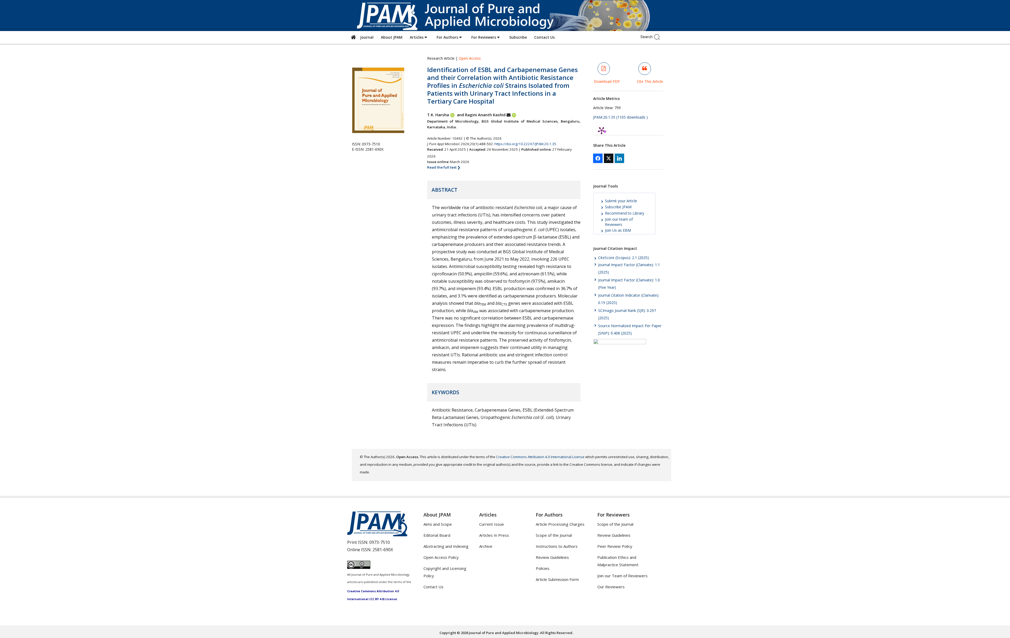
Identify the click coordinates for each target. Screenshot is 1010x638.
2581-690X (382, 550)
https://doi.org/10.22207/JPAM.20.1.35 (525, 143)
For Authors (448, 37)
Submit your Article (621, 200)
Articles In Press (494, 535)
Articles (417, 37)
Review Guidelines (552, 557)
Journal (365, 37)
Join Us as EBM (618, 230)
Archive (485, 546)
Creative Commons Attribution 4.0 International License (540, 456)
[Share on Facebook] (598, 158)
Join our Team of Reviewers (622, 575)
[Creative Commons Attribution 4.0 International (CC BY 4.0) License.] (358, 567)
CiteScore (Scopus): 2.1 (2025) (623, 257)
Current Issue (491, 524)
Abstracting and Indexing (445, 546)
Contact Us (544, 37)
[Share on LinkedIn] (619, 158)
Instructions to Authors (557, 546)
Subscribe (518, 37)
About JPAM (391, 37)
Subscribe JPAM (618, 206)
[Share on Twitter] (608, 158)
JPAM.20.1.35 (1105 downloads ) (620, 117)
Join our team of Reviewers (619, 222)
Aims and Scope (437, 524)
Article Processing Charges (560, 524)
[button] (658, 36)
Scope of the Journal (554, 535)
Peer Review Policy (614, 546)
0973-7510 (379, 542)
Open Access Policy (441, 557)
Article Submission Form (557, 579)
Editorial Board (436, 535)
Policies (542, 568)
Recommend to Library (624, 213)
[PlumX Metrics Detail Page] (601, 130)
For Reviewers (484, 37)
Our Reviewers (611, 586)
